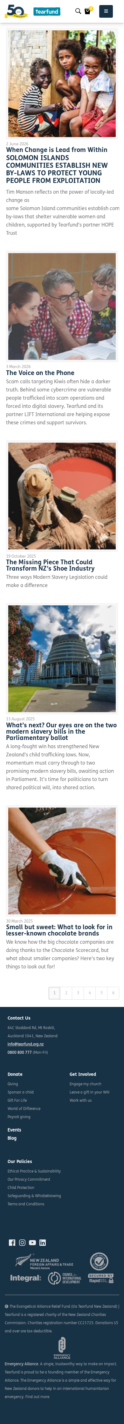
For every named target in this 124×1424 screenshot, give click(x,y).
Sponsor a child (21, 1092)
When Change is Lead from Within (56, 150)
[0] (87, 11)
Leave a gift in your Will (89, 1092)
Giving (13, 1084)
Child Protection (21, 1188)
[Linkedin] (42, 1243)
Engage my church (85, 1084)
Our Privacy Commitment (29, 1180)
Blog (12, 1138)
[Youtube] (32, 1243)
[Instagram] (22, 1243)
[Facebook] (12, 1243)
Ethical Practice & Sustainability (34, 1171)
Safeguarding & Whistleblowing (34, 1196)
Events (14, 1130)
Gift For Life (17, 1101)
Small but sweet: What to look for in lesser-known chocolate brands (59, 930)
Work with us (81, 1101)
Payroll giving (19, 1117)
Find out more (37, 1397)
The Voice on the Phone (40, 373)
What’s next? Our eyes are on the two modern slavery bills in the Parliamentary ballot (61, 732)
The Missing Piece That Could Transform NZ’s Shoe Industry (50, 566)
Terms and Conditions (26, 1204)
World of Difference (24, 1109)
